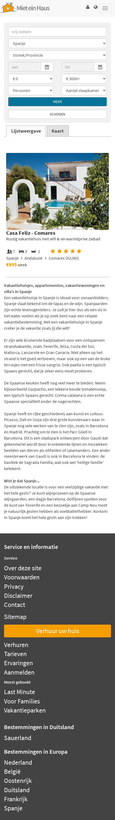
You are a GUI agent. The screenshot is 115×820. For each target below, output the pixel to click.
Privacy (14, 586)
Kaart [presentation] (58, 131)
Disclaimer (18, 595)
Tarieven (15, 654)
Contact (14, 604)
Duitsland (17, 790)
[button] (87, 7)
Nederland (18, 762)
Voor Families (22, 701)
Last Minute (19, 692)
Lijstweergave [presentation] (26, 131)
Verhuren (16, 645)
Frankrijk (16, 799)
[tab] (26, 131)
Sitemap (15, 617)
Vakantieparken (25, 710)
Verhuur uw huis (57, 631)
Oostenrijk (18, 780)
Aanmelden (19, 672)
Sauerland (17, 738)
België (12, 771)
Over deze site (22, 568)
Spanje (13, 808)
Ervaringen (18, 663)
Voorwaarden (22, 577)
